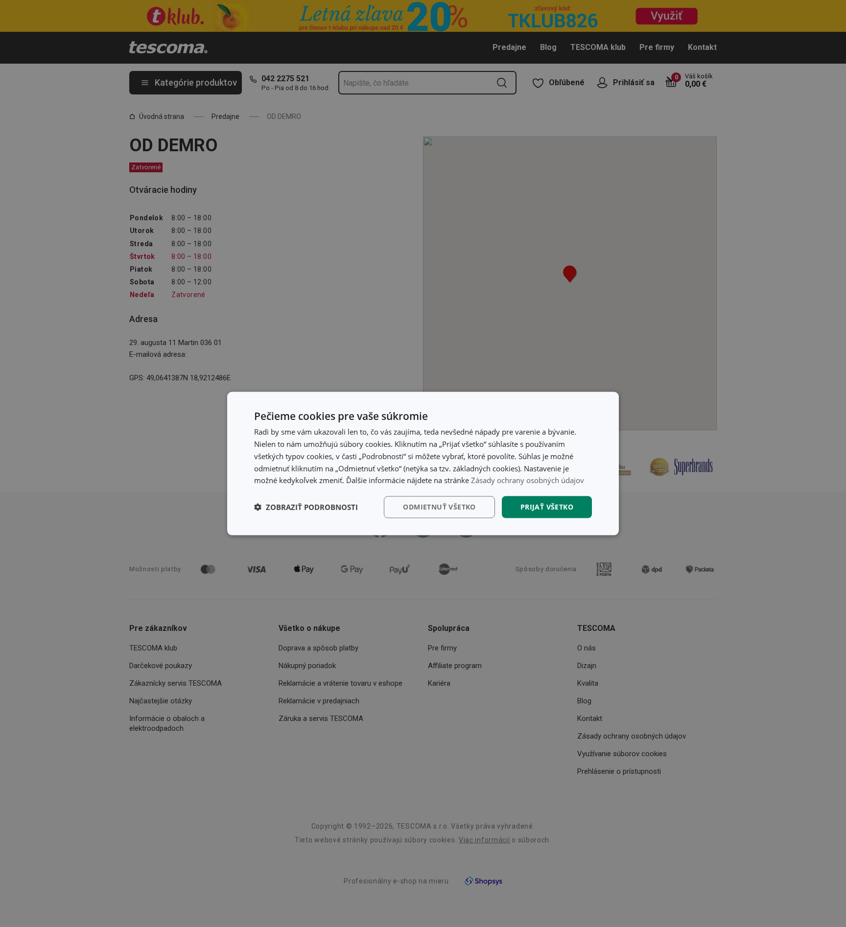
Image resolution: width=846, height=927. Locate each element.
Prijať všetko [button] (546, 506)
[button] (306, 507)
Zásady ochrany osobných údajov (527, 480)
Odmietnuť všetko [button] (439, 506)
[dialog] (423, 463)
